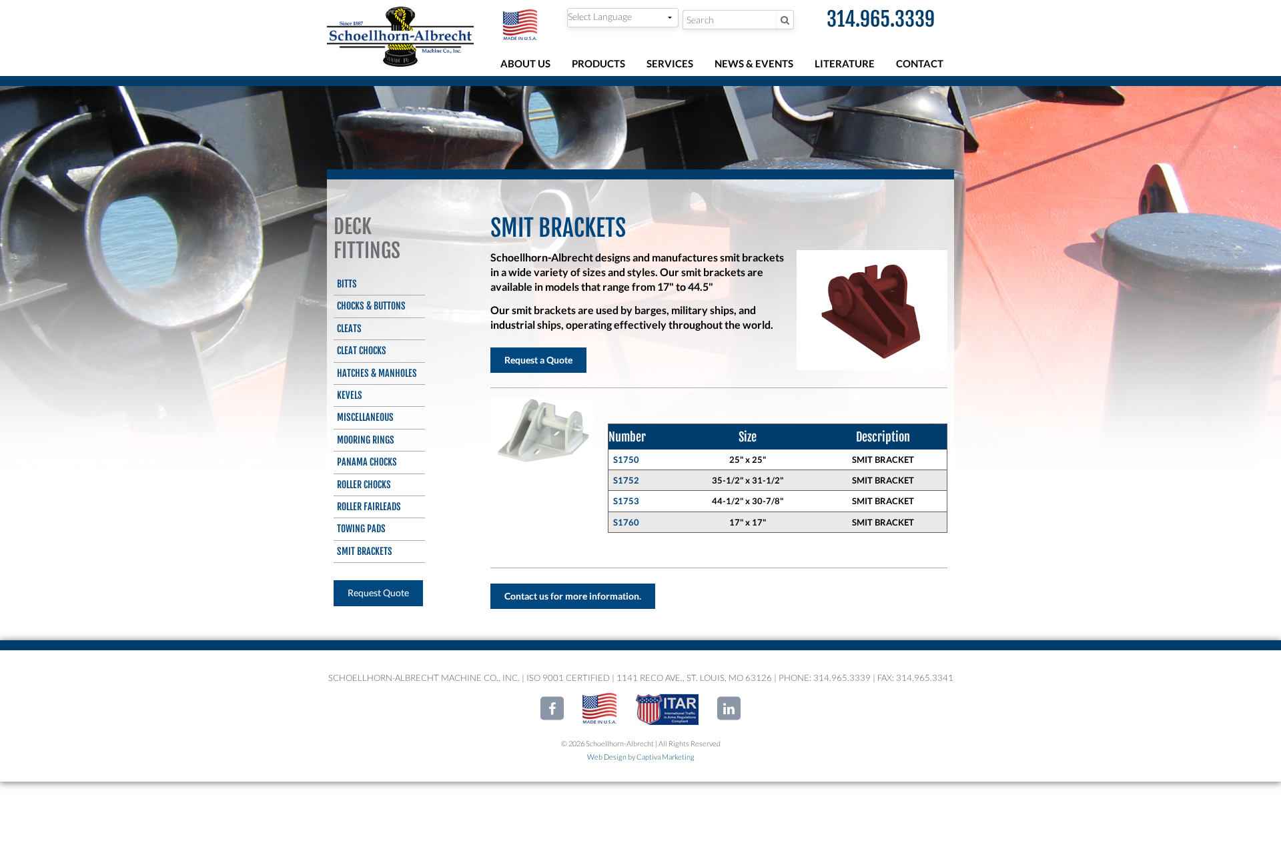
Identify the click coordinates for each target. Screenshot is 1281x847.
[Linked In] (729, 708)
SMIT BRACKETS (364, 551)
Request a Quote (538, 359)
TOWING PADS (361, 528)
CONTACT (919, 63)
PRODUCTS (598, 63)
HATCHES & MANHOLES (377, 373)
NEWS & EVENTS (754, 63)
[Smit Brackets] (542, 431)
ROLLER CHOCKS (364, 484)
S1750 (626, 459)
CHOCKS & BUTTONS (371, 305)
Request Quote (378, 592)
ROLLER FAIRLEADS (369, 506)
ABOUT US (525, 63)
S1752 (626, 480)
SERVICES (670, 63)
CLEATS (349, 328)
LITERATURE (845, 63)
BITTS (347, 283)
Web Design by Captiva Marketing (641, 756)
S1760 (626, 522)
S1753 (626, 501)
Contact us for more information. (572, 596)
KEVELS (349, 395)
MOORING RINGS (365, 440)
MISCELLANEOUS (365, 417)
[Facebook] (552, 708)
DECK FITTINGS (367, 238)
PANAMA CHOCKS (367, 462)
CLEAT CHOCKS (361, 350)
